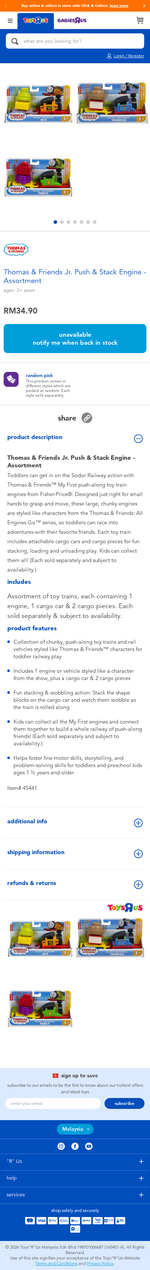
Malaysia (72, 1129)
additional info (27, 821)
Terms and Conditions (56, 1263)
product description (34, 437)
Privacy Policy (100, 1263)
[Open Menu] (10, 20)
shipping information (35, 852)
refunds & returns (31, 883)
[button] (144, 6)
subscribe (124, 1103)
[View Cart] (139, 20)
